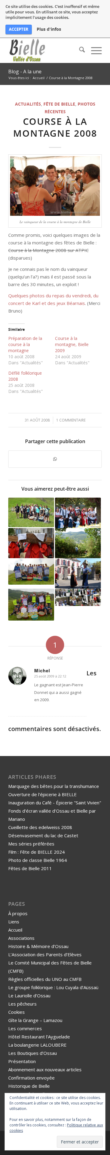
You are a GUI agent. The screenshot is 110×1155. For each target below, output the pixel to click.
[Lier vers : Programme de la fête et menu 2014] (31, 512)
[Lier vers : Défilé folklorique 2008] (78, 573)
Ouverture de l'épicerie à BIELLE (42, 794)
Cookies (16, 1012)
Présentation (22, 1061)
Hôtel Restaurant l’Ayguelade (39, 1037)
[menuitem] (79, 50)
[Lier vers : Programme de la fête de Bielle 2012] (31, 605)
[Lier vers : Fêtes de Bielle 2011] (31, 571)
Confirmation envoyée (31, 1078)
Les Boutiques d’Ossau (32, 1053)
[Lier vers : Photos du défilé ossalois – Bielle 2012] (31, 543)
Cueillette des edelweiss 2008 (40, 827)
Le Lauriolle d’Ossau (29, 995)
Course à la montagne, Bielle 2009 (72, 344)
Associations (21, 938)
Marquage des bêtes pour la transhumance (53, 786)
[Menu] (93, 50)
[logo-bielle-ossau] (45, 50)
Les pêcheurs (22, 1004)
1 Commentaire (71, 420)
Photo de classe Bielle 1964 (37, 860)
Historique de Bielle (29, 1086)
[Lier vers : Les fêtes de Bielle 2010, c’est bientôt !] (78, 513)
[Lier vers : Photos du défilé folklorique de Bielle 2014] (78, 597)
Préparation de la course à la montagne (25, 344)
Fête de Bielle (59, 104)
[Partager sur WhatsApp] (55, 459)
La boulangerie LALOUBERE (37, 1045)
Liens (13, 922)
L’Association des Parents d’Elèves (45, 954)
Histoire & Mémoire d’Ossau (38, 946)
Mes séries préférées (31, 844)
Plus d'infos (49, 29)
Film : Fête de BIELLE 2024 (36, 852)
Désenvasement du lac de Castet (43, 835)
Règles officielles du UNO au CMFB (45, 979)
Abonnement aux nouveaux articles (45, 1069)
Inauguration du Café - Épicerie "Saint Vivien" (54, 803)
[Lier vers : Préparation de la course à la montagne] (78, 543)
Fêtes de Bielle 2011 (30, 868)
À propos (18, 913)
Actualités (28, 104)
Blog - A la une (25, 71)
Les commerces (25, 1028)
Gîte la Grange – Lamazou (35, 1020)
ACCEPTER (18, 29)
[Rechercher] (79, 50)
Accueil (15, 930)
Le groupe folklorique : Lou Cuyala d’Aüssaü (53, 987)
